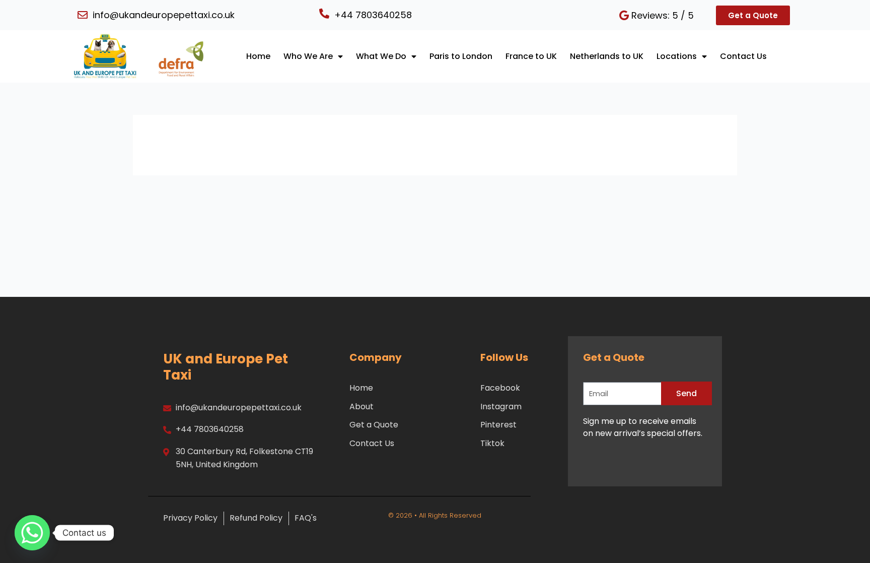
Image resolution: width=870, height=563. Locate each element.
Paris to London (460, 56)
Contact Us (743, 56)
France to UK (531, 56)
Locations (677, 56)
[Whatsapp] (32, 532)
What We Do (381, 56)
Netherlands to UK (606, 56)
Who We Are (308, 56)
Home (258, 56)
